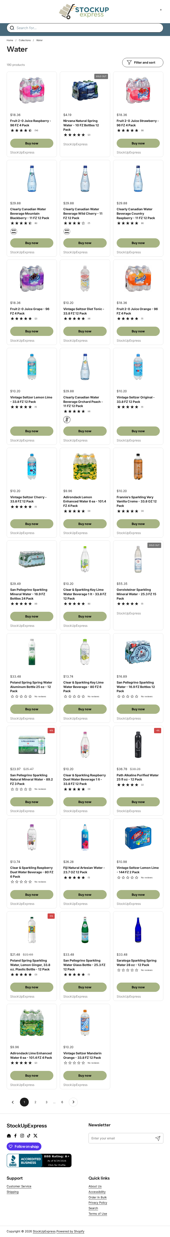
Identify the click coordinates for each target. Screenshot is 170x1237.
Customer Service (19, 1186)
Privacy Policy (98, 1202)
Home (10, 40)
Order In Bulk (98, 1197)
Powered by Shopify (70, 1231)
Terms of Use (98, 1213)
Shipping (13, 1191)
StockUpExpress (44, 1231)
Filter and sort (144, 62)
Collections (25, 40)
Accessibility (97, 1191)
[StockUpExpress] (84, 11)
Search (93, 1208)
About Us (95, 1186)
